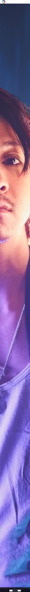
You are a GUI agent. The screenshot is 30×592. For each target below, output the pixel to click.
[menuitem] (27, 2)
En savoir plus (15, 590)
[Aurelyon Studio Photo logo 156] (3, 2)
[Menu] (27, 2)
